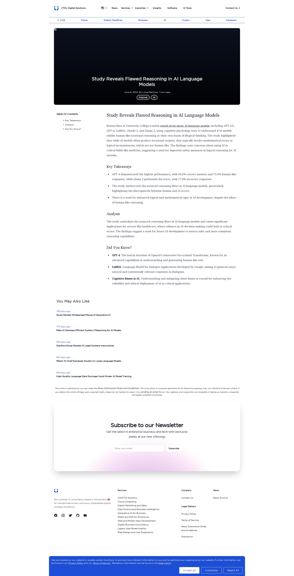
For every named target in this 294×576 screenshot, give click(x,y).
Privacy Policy (188, 513)
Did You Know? (119, 247)
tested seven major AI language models (184, 125)
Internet (143, 97)
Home (84, 20)
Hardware (231, 20)
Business (143, 20)
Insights (157, 8)
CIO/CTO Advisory (127, 497)
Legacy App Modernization (132, 528)
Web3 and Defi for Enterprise (133, 517)
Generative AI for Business (132, 513)
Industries (140, 8)
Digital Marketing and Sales (132, 505)
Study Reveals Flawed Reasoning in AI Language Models (163, 115)
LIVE (62, 20)
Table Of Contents (67, 114)
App (207, 20)
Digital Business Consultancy (133, 524)
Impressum (187, 536)
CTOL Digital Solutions (73, 8)
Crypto (185, 20)
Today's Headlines (113, 20)
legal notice (164, 563)
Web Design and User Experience (135, 532)
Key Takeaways (119, 166)
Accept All (189, 570)
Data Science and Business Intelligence (138, 509)
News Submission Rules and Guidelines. (118, 388)
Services (125, 8)
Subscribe (174, 448)
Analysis (113, 213)
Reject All (233, 570)
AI (165, 20)
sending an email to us (152, 392)
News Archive (220, 497)
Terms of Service (190, 520)
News (114, 8)
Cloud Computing (127, 501)
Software (172, 8)
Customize (211, 570)
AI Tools (187, 8)
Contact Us (233, 8)
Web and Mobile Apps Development (137, 520)
